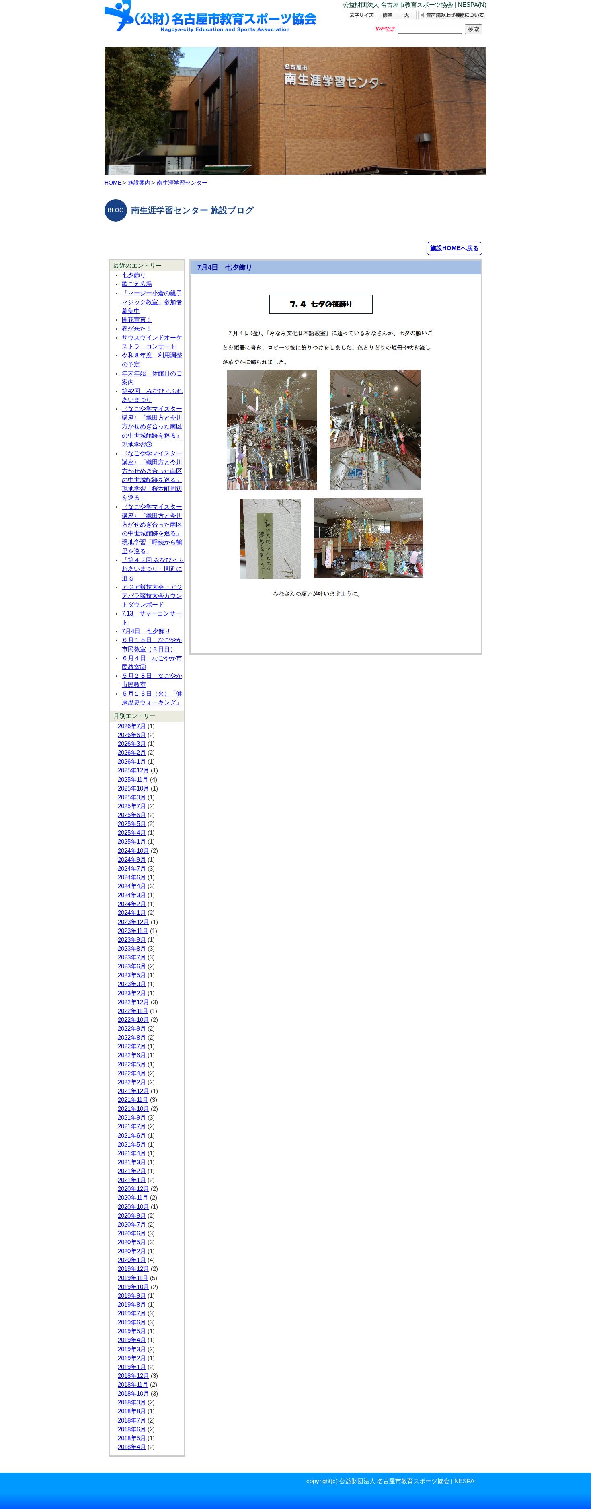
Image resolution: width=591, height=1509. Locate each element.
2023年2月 (132, 993)
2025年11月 (133, 779)
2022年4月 (132, 1073)
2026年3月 (132, 744)
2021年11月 (133, 1100)
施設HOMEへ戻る (454, 248)
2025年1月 (132, 841)
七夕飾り (134, 275)
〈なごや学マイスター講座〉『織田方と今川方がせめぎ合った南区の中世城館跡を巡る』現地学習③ (152, 427)
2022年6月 (132, 1055)
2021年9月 (132, 1117)
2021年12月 (133, 1091)
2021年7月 (132, 1126)
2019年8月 (132, 1304)
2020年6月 (132, 1233)
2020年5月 (132, 1242)
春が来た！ (137, 328)
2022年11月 (133, 1011)
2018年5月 (132, 1438)
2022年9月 (132, 1028)
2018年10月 (133, 1393)
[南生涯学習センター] (211, 23)
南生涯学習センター (182, 182)
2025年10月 (133, 788)
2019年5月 (132, 1331)
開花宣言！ (137, 320)
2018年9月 (132, 1402)
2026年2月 (132, 752)
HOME (113, 182)
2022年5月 (132, 1064)
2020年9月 (132, 1216)
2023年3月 (132, 984)
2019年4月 (132, 1340)
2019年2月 (132, 1358)
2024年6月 (132, 877)
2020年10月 (133, 1207)
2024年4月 (132, 886)
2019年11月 (133, 1278)
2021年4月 (132, 1153)
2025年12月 (133, 770)
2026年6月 (132, 735)
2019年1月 (132, 1367)
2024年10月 (133, 851)
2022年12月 (133, 1002)
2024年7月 (132, 868)
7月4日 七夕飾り (146, 631)
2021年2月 (132, 1171)
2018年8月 (132, 1411)
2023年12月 (133, 922)
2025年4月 (132, 833)
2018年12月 (133, 1376)
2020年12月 (133, 1189)
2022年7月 (132, 1046)
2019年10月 (133, 1287)
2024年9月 (132, 859)
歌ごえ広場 (137, 284)
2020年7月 (132, 1224)
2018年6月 (132, 1429)
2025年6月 (132, 815)
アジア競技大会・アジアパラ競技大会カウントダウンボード (152, 596)
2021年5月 (132, 1144)
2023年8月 (132, 948)
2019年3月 (132, 1349)
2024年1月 (132, 913)
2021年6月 (132, 1135)
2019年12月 (133, 1269)
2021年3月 (132, 1162)
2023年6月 (132, 966)
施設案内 (139, 182)
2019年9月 (132, 1296)
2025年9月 (132, 797)
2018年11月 (133, 1384)
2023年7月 (132, 957)
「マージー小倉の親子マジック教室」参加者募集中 (152, 302)
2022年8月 (132, 1037)
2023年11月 (133, 931)
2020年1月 (132, 1260)
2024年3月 (132, 895)
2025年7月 (132, 806)
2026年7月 (132, 726)
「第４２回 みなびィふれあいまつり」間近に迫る (153, 569)
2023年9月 (132, 940)
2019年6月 (132, 1322)
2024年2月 (132, 904)
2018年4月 (132, 1447)
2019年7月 (132, 1313)
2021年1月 (132, 1180)
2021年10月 (133, 1109)
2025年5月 (132, 824)
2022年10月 (133, 1020)
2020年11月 (133, 1197)
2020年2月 (132, 1251)
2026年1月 (132, 761)
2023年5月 (132, 975)
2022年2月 (132, 1082)
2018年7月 (132, 1420)
